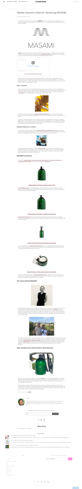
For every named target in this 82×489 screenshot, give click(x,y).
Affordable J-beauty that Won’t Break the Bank (23, 435)
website (29, 392)
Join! (70, 459)
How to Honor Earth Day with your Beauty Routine (24, 445)
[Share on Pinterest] (44, 420)
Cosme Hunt (44, 485)
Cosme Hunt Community (11, 461)
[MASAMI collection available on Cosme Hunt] (41, 364)
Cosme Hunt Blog (12, 9)
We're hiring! (8, 471)
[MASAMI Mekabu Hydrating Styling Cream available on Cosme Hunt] (41, 260)
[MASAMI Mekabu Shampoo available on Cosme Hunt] (41, 173)
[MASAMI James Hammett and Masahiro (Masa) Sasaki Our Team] (41, 326)
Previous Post (21, 428)
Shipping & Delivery (10, 466)
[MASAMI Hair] (41, 38)
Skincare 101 (24, 1)
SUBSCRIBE (55, 413)
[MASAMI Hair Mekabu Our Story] (41, 103)
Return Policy (8, 468)
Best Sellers (9, 1)
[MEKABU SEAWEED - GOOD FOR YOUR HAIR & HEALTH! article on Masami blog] (41, 140)
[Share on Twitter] (41, 420)
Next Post (29, 428)
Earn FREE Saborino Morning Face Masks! (22, 440)
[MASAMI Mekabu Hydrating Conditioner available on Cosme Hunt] (41, 202)
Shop (4, 1)
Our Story (8, 459)
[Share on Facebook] (38, 420)
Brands (15, 1)
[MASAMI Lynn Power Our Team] (41, 295)
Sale (19, 1)
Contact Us (8, 473)
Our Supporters (9, 475)
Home (7, 9)
